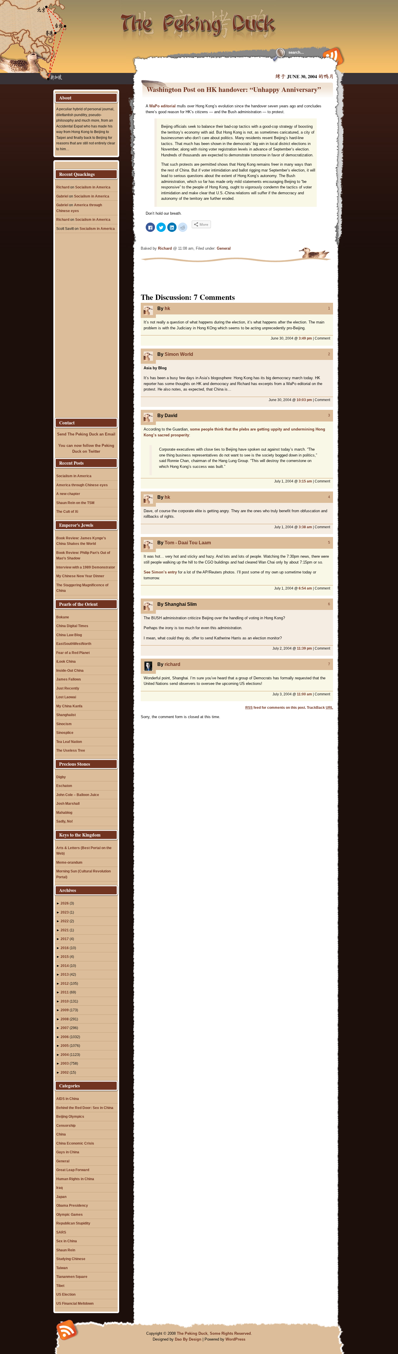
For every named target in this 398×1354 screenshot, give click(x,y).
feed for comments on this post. (275, 707)
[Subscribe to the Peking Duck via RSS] (331, 56)
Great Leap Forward (72, 1170)
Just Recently (67, 688)
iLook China (66, 661)
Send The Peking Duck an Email (86, 434)
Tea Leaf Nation (69, 742)
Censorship (65, 1125)
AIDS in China (67, 1099)
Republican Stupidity (73, 1223)
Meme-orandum (69, 862)
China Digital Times (72, 626)
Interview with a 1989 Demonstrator (85, 567)
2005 (65, 1045)
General (224, 248)
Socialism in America (92, 187)
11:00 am (304, 694)
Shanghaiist (66, 715)
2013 (65, 974)
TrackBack (320, 707)
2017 (65, 939)
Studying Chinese (70, 1259)
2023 (65, 912)
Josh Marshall (68, 803)
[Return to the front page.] (198, 20)
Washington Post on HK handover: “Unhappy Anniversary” (234, 89)
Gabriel (62, 196)
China (61, 1134)
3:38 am (305, 527)
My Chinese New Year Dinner (80, 576)
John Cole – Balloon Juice (77, 795)
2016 (65, 948)
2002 (65, 1072)
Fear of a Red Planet (73, 653)
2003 (65, 1063)
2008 (65, 1019)
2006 (65, 1037)
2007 (65, 1028)
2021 (65, 930)
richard (172, 664)
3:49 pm (305, 338)
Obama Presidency (72, 1205)
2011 (65, 992)
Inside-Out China (70, 670)
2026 (65, 903)
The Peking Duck (192, 1333)
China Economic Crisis (75, 1143)
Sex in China (66, 1241)
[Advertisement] (212, 67)
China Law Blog (69, 635)
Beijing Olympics (70, 1116)
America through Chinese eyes (82, 485)
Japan (61, 1197)
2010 (65, 1001)
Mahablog (64, 812)
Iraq (59, 1187)
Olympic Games (69, 1214)
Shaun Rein (65, 1250)
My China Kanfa (69, 706)
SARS (61, 1232)
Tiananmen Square (71, 1276)
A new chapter (68, 494)
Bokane (62, 617)
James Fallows (68, 679)
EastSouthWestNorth (73, 643)
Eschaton (64, 786)
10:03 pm (304, 400)
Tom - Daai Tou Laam (188, 542)
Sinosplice (64, 732)
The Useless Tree (70, 750)
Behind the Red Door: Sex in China (84, 1108)
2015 (65, 956)
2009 (65, 1010)
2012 (65, 983)
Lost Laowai (66, 697)
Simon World (179, 354)
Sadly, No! (64, 821)
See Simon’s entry (160, 572)
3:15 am (305, 481)
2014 (65, 966)
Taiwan (62, 1268)
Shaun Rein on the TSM (75, 503)
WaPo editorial (162, 106)
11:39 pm (304, 648)
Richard (165, 248)
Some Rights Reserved (230, 1333)
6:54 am (305, 588)
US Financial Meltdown (75, 1303)
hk (167, 308)
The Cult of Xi (67, 511)
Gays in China (67, 1152)
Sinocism (64, 724)
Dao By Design (188, 1339)
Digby (61, 777)
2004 (65, 1054)
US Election (65, 1294)
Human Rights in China (75, 1179)
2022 (65, 921)
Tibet (60, 1285)
